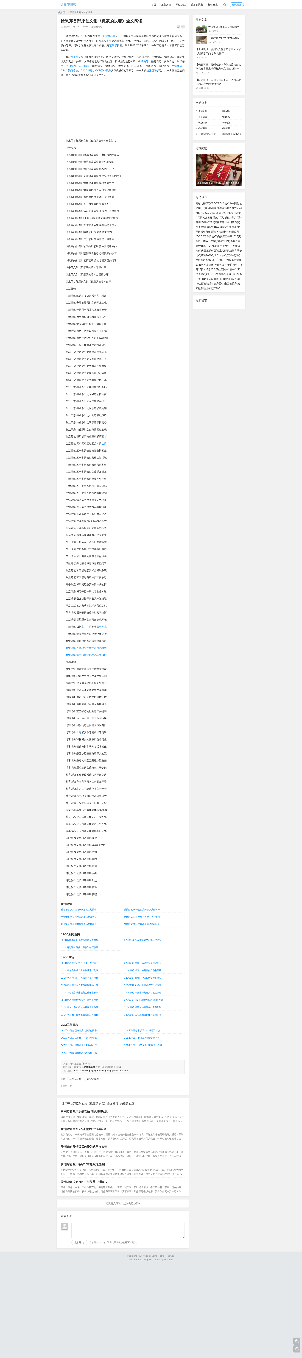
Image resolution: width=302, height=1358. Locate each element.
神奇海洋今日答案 (228, 222)
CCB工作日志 (103, 70)
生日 (104, 443)
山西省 (224, 269)
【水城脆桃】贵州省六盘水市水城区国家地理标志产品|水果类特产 (218, 51)
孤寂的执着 (196, 4)
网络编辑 (212, 208)
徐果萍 (67, 26)
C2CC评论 (87, 70)
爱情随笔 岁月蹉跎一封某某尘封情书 (79, 909)
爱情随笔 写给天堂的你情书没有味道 (142, 924)
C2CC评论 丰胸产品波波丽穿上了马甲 (79, 1007)
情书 (233, 269)
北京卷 (209, 279)
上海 (78, 732)
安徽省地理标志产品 (208, 288)
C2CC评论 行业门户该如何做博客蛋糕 (142, 978)
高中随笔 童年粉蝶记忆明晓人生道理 (86, 655)
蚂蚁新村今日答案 (215, 264)
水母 (222, 260)
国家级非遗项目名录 (231, 134)
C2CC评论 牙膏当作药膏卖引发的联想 (142, 992)
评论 (81, 1242)
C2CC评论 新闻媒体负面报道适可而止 (79, 1014)
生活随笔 (143, 61)
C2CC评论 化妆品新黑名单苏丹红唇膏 (142, 985)
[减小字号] (183, 26)
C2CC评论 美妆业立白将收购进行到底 (79, 970)
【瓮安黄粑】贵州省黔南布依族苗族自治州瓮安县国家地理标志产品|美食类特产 (218, 66)
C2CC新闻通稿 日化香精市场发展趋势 (79, 940)
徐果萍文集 (77, 57)
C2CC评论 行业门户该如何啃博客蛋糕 (79, 978)
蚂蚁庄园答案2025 (229, 236)
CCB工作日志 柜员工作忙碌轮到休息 (142, 1030)
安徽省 (232, 255)
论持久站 (226, 116)
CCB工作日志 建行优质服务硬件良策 (79, 1052)
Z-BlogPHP (146, 1259)
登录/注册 (236, 4)
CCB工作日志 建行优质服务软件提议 (79, 1045)
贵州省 (230, 279)
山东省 (219, 279)
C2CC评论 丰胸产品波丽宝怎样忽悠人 (142, 963)
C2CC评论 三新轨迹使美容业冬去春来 (79, 992)
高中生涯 (86, 626)
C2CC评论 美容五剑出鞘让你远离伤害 (142, 1014)
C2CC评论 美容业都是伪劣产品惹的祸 (142, 970)
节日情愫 (71, 66)
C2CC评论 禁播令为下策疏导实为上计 (79, 985)
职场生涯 (202, 122)
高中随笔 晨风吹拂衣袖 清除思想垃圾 (84, 1111)
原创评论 (226, 212)
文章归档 (166, 4)
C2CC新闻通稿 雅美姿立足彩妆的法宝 (142, 940)
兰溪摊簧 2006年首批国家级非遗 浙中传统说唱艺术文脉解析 (242, 27)
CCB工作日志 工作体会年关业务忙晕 (79, 1038)
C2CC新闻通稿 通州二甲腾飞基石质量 (79, 947)
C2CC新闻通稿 (69, 70)
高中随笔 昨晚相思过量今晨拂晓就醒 (86, 647)
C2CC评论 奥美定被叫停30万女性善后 (79, 963)
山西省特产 (232, 283)
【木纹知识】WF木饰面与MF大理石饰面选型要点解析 (238, 38)
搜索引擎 (152, 70)
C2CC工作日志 (221, 203)
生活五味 (202, 111)
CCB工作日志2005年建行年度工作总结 (143, 1045)
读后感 (113, 45)
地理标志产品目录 (207, 134)
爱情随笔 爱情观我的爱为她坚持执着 (79, 924)
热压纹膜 (207, 250)
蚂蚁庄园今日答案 (207, 241)
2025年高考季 (223, 246)
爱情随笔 (177, 66)
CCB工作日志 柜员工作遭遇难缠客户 (142, 1038)
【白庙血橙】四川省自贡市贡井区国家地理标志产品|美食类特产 (218, 81)
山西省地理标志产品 (211, 283)
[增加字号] (178, 26)
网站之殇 (181, 4)
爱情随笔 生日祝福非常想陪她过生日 (79, 917)
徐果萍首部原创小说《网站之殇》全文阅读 (218, 183)
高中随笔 (84, 66)
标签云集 (213, 4)
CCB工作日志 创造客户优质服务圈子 (79, 1030)
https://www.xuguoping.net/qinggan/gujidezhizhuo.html (101, 1070)
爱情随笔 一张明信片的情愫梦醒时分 (142, 909)
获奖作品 (102, 626)
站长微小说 (230, 217)
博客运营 (202, 116)
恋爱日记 (232, 274)
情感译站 (87, 12)
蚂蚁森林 (215, 227)
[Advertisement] (151, 1308)
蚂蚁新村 (202, 128)
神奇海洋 (226, 122)
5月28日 (213, 269)
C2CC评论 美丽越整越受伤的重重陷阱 (142, 1007)
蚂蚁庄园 (226, 128)
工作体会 (220, 255)
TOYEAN (168, 1259)
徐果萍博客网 (74, 12)
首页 (153, 4)
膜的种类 (207, 255)
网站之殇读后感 (211, 217)
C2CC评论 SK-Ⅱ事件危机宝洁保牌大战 (143, 1000)
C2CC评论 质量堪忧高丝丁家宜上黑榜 (79, 1000)
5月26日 (212, 260)
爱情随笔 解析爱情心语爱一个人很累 (142, 917)
